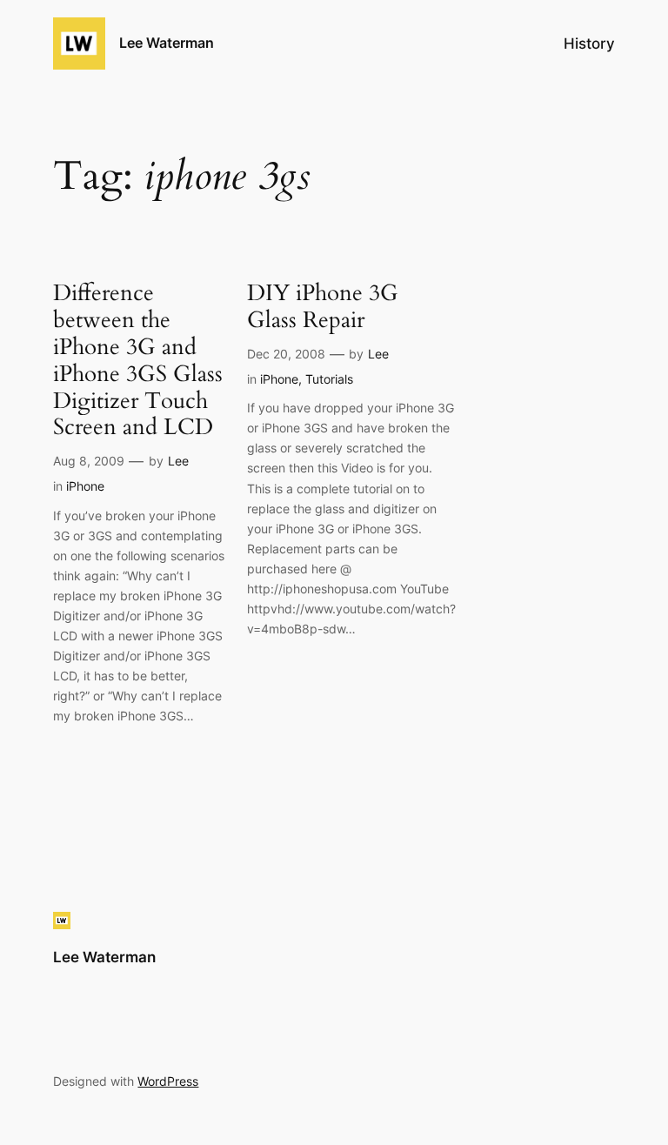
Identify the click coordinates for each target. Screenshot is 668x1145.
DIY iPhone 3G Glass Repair (322, 307)
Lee (178, 460)
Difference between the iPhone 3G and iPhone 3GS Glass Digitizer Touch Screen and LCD (138, 360)
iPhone (85, 486)
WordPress (167, 1081)
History (589, 43)
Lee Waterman (166, 42)
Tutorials (329, 379)
